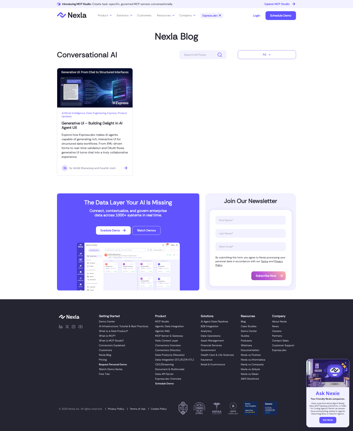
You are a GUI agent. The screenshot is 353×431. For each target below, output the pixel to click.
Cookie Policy (159, 408)
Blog (243, 321)
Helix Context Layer (166, 340)
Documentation (250, 350)
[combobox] (267, 54)
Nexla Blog (176, 36)
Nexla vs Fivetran (251, 355)
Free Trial (104, 374)
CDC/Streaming (164, 364)
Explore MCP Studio (277, 4)
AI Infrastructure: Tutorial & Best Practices (123, 326)
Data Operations (210, 335)
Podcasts (246, 340)
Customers (105, 350)
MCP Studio (162, 321)
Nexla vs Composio (252, 364)
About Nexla (279, 321)
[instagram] (73, 327)
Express (112, 113)
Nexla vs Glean (249, 374)
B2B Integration (209, 326)
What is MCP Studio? (111, 340)
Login (256, 15)
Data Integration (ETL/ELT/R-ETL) (174, 359)
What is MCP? (107, 335)
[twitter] (67, 327)
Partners (277, 335)
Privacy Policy (116, 408)
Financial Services (211, 345)
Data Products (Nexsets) (169, 355)
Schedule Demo (280, 15)
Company (185, 15)
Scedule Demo (110, 230)
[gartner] (251, 408)
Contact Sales (280, 340)
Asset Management (212, 340)
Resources (164, 15)
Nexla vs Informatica (253, 359)
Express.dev (279, 350)
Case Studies (248, 326)
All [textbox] (264, 54)
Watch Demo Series (110, 369)
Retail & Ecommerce (213, 364)
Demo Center (107, 321)
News (275, 326)
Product (103, 15)
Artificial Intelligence (73, 113)
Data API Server (164, 374)
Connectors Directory (168, 350)
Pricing (103, 359)
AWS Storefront (250, 378)
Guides (245, 335)
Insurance (206, 359)
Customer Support (283, 345)
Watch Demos (146, 230)
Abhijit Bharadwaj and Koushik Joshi (94, 168)
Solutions (123, 15)
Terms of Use (137, 408)
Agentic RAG (162, 331)
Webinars (246, 345)
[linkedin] (61, 327)
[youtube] (80, 327)
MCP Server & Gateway (169, 335)
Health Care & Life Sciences (217, 355)
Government (208, 350)
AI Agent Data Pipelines (214, 321)
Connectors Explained (112, 345)
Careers (276, 331)
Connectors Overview (168, 345)
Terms (264, 261)
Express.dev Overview (168, 378)
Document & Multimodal (169, 369)
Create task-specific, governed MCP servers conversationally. (117, 4)
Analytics (206, 331)
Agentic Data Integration (169, 326)
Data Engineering (96, 113)
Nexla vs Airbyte (250, 369)
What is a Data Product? (113, 331)
